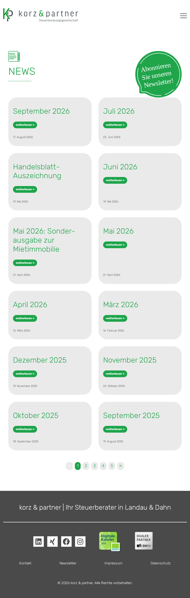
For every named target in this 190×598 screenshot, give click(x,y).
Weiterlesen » (25, 124)
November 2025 (129, 360)
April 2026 (30, 304)
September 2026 (41, 111)
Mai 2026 (118, 231)
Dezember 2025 (39, 360)
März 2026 (120, 304)
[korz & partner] (40, 15)
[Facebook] (66, 541)
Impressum (113, 563)
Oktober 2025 (35, 415)
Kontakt (25, 563)
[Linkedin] (38, 541)
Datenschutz (161, 563)
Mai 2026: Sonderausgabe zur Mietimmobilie (44, 240)
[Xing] (52, 541)
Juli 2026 (119, 111)
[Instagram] (80, 541)
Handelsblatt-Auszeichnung (37, 171)
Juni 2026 (120, 166)
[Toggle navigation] (183, 16)
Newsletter (68, 563)
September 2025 (131, 415)
